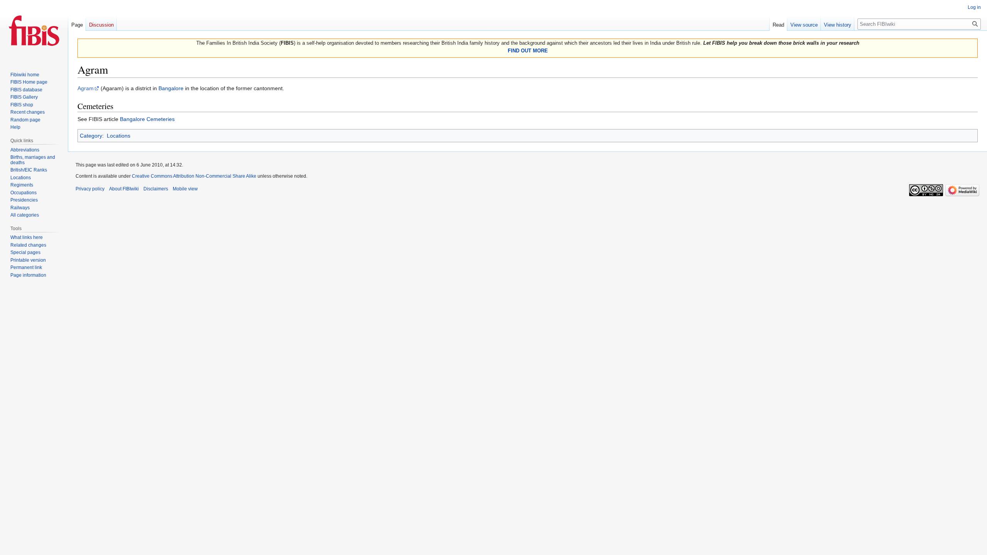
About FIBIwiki (124, 189)
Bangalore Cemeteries (147, 119)
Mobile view (185, 189)
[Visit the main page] (34, 31)
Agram (85, 88)
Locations (118, 136)
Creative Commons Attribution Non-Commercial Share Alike (194, 176)
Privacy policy (90, 189)
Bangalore (171, 88)
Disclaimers (155, 189)
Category (91, 136)
